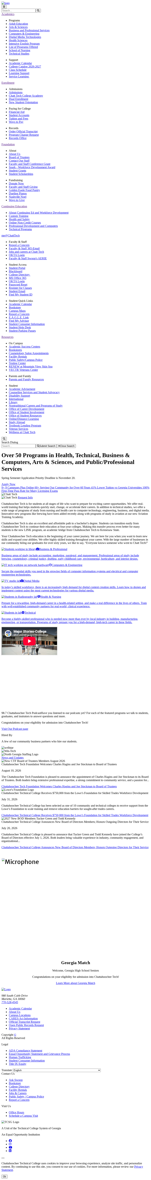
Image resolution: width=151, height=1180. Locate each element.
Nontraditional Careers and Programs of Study (36, 405)
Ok (4, 1176)
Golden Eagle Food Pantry (24, 190)
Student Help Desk (20, 327)
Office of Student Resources (25, 415)
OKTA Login (17, 255)
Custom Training (18, 216)
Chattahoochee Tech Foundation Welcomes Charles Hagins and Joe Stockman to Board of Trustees (59, 786)
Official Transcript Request (24, 1021)
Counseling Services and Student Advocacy (34, 392)
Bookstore (15, 307)
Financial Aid (16, 111)
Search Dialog (9, 442)
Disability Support (19, 395)
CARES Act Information (23, 1018)
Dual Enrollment (18, 99)
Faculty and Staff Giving (23, 186)
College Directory (19, 274)
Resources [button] (7, 337)
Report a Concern (19, 245)
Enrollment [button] (7, 82)
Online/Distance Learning (24, 418)
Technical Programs (20, 229)
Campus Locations (20, 1015)
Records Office (18, 138)
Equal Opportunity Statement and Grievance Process (39, 1053)
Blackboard (15, 271)
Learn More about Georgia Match (75, 983)
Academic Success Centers (24, 346)
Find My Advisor (19, 320)
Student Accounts (19, 115)
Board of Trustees (19, 157)
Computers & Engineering (24, 33)
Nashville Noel (17, 196)
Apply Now (8, 484)
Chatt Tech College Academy (26, 95)
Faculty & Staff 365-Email (24, 248)
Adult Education (18, 23)
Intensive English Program (24, 43)
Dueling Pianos (18, 193)
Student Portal (17, 268)
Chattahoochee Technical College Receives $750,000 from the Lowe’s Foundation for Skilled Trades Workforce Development (74, 815)
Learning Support (19, 73)
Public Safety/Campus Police (26, 359)
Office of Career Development (26, 408)
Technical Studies (19, 53)
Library (13, 402)
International (16, 399)
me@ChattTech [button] (10, 235)
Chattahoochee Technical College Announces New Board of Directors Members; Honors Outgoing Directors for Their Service (75, 847)
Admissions (15, 92)
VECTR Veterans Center (23, 369)
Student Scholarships (21, 173)
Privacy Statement (19, 1028)
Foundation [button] (8, 144)
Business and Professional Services (29, 30)
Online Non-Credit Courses (25, 222)
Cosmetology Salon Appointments (29, 353)
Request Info (25, 497)
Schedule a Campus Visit (23, 1115)
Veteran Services (18, 428)
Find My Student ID (20, 294)
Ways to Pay (16, 121)
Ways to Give (17, 200)
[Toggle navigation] (4, 7)
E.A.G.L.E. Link (19, 317)
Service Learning (19, 76)
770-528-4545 (9, 1002)
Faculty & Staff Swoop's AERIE (28, 258)
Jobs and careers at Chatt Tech (26, 251)
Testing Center (17, 363)
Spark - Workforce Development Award (32, 167)
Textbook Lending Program (25, 425)
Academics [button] (7, 14)
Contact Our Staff (19, 160)
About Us (14, 154)
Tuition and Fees (18, 118)
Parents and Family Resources (26, 379)
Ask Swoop (16, 1079)
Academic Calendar (20, 63)
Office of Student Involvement (26, 412)
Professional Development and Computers (33, 225)
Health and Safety (19, 219)
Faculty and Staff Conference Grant (29, 163)
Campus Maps (17, 310)
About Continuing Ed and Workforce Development (39, 212)
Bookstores (15, 349)
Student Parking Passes (22, 330)
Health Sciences (18, 40)
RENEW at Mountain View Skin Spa (30, 366)
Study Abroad (17, 422)
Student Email (17, 291)
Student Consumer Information (27, 324)
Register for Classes (20, 287)
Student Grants (17, 170)
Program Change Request (24, 134)
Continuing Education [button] (14, 206)
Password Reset (18, 284)
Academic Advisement (22, 389)
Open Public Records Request (26, 1025)
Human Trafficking (20, 1057)
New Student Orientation (23, 102)
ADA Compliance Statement (25, 1050)
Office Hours (16, 1112)
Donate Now (16, 183)
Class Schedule (18, 69)
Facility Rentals (18, 356)
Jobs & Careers (18, 1093)
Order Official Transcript (23, 131)
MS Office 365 (17, 278)
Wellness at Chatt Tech (22, 432)
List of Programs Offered (23, 47)
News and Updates (12, 757)
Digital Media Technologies (25, 37)
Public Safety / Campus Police (26, 1096)
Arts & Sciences (18, 27)
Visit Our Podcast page (14, 728)
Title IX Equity (17, 1063)
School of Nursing (19, 50)
